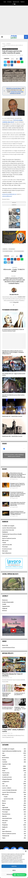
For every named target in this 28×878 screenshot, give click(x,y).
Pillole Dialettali (6, 809)
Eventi (3, 770)
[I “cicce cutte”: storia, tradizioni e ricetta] (14, 720)
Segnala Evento (16, 1)
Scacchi (4, 822)
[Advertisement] (14, 20)
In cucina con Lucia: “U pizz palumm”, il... (19, 693)
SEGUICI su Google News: (13, 88)
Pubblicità (22, 1)
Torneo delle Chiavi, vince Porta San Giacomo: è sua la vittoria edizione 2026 (17, 504)
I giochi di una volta (7, 544)
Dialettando (5, 532)
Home (5, 1)
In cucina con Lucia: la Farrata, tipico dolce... (7, 707)
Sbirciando (5, 551)
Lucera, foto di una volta (8, 530)
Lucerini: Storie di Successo (9, 528)
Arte (3, 753)
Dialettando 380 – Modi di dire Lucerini (12, 436)
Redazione (5, 600)
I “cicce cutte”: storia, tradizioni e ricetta (13, 730)
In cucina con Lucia (7, 548)
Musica (4, 803)
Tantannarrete (5, 835)
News (3, 805)
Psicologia (5, 546)
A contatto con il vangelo (8, 525)
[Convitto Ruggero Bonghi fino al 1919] (14, 220)
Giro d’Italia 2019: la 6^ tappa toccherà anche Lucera (13, 374)
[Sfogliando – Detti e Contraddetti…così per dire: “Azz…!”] (20, 702)
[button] (26, 851)
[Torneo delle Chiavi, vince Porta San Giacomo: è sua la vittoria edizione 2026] (5, 504)
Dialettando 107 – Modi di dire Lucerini (12, 416)
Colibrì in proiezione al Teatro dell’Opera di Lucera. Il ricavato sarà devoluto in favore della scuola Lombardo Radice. (14, 281)
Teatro (3, 838)
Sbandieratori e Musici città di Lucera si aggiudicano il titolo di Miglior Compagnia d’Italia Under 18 (13, 352)
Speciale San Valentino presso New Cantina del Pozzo (13, 395)
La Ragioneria (5, 781)
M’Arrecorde (5, 540)
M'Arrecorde (5, 794)
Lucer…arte (5, 785)
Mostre (4, 801)
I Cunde (4, 542)
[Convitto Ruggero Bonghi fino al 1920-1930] (14, 227)
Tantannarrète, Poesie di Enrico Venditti (12, 534)
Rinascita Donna (6, 814)
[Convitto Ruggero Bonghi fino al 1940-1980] (14, 214)
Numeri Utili (5, 645)
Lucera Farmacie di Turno (8, 647)
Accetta (14, 866)
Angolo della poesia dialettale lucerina (11, 751)
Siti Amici (4, 610)
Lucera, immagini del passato (9, 790)
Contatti (4, 604)
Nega (14, 870)
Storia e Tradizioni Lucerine (9, 538)
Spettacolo (5, 827)
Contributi (4, 762)
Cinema (4, 759)
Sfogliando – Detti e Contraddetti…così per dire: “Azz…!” (20, 708)
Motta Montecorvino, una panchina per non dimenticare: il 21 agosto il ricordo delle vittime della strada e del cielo (18, 475)
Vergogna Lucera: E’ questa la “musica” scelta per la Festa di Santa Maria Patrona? (17, 485)
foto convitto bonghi (7, 251)
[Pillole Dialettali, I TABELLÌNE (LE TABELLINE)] (8, 688)
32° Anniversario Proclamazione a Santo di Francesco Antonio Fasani (13, 330)
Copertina (4, 764)
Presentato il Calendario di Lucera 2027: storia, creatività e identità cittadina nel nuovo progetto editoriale (18, 494)
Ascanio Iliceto (5, 55)
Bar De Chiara (5, 757)
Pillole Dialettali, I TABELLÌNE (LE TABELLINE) (6, 694)
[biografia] (16, 302)
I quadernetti (5, 775)
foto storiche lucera (19, 251)
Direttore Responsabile (8, 602)
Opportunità (5, 807)
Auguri (4, 755)
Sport (3, 829)
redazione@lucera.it (7, 196)
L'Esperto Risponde (7, 779)
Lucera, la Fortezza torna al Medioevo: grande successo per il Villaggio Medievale (17, 513)
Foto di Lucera (5, 772)
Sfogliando (5, 536)
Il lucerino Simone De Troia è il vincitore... (12, 675)
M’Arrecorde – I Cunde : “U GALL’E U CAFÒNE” (14, 270)
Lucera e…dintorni (6, 788)
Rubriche (4, 816)
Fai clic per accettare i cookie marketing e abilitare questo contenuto (14, 455)
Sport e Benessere (6, 553)
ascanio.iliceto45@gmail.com (9, 194)
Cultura (4, 766)
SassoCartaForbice (7, 818)
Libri (3, 783)
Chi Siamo (9, 1)
